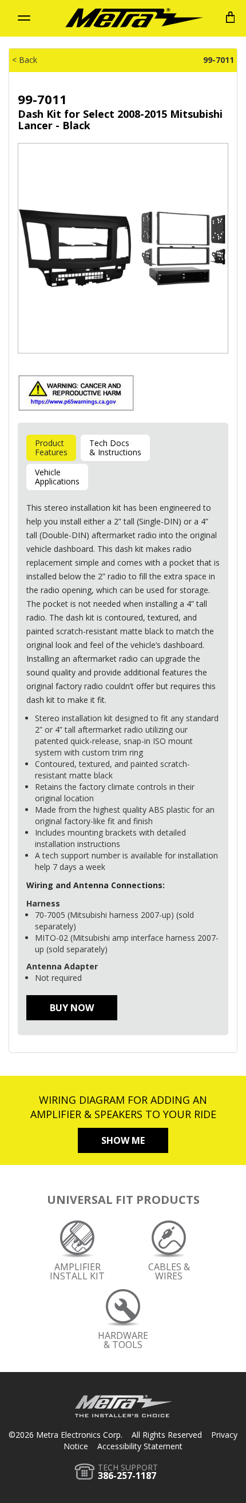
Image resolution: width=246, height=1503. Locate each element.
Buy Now (72, 1007)
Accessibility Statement (139, 1446)
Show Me (123, 1140)
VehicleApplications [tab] (57, 477)
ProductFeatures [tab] (51, 448)
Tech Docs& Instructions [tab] (115, 448)
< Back (24, 59)
